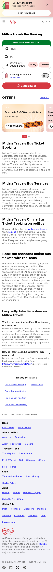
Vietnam (6, 515)
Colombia (32, 515)
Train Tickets (24, 427)
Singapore (29, 509)
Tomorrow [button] (45, 64)
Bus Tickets (8, 427)
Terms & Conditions (12, 476)
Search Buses (28, 85)
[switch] (45, 75)
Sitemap (30, 460)
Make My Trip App (32, 492)
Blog (4, 467)
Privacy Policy (32, 476)
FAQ (21, 460)
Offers (41, 460)
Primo (13, 467)
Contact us (20, 437)
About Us (6, 437)
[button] (47, 4)
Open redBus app (26, 13)
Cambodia (19, 515)
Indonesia (15, 509)
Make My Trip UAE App (13, 499)
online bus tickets (37, 229)
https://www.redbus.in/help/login (17, 364)
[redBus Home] (13, 21)
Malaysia (41, 509)
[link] (23, 118)
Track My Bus (9, 453)
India (4, 509)
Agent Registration (11, 444)
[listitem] (7, 107)
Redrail (16, 492)
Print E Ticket (9, 460)
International (8, 522)
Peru (43, 515)
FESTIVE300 (16, 126)
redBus (12, 231)
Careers (29, 444)
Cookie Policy (9, 483)
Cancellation (25, 453)
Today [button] (33, 64)
